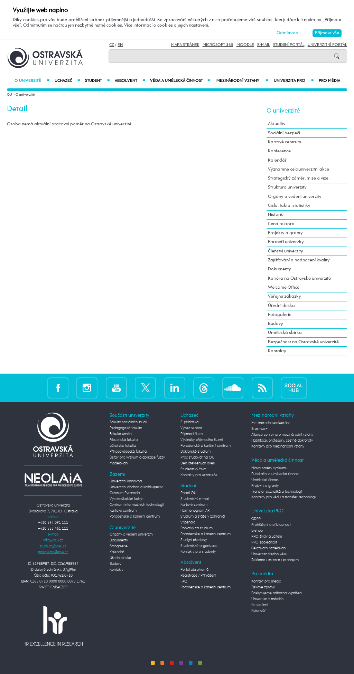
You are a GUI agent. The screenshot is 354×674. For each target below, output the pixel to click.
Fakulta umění (121, 434)
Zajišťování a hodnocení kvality (299, 260)
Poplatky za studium (196, 528)
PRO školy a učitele (266, 537)
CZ (111, 45)
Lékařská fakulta (123, 446)
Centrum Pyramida (125, 493)
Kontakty (277, 351)
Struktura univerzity (287, 187)
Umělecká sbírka (285, 332)
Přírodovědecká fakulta (128, 452)
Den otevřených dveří (197, 463)
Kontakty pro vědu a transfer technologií (283, 497)
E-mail (263, 45)
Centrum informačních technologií (137, 505)
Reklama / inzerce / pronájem (275, 560)
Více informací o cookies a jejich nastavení (166, 25)
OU (9, 94)
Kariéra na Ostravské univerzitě (299, 278)
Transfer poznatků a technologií (276, 492)
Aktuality (277, 124)
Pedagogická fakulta (126, 428)
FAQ (183, 581)
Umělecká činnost (265, 480)
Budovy (275, 323)
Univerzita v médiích (267, 599)
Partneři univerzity (286, 242)
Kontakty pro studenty (198, 552)
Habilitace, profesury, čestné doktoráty (282, 441)
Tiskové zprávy (263, 587)
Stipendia (187, 522)
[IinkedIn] (174, 387)
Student (97, 81)
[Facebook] (57, 387)
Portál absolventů (194, 570)
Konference (279, 151)
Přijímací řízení (191, 434)
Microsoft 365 (218, 45)
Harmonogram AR (194, 511)
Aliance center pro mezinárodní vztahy (282, 435)
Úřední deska (281, 306)
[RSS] (262, 387)
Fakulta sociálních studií (128, 422)
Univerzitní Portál (327, 45)
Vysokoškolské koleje (126, 499)
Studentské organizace (198, 546)
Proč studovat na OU (197, 457)
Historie (275, 214)
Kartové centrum (284, 142)
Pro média (329, 81)
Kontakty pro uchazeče (198, 475)
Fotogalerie (279, 314)
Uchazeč (67, 81)
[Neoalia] (53, 480)
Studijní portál (289, 45)
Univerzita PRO (294, 81)
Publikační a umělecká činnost (275, 474)
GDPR (256, 519)
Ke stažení (259, 605)
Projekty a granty (285, 233)
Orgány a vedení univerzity (295, 196)
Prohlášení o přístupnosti (271, 525)
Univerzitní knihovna (126, 481)
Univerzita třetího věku (269, 554)
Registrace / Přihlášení (198, 576)
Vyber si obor (191, 428)
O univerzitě (32, 81)
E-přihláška (189, 422)
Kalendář (277, 160)
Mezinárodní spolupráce (270, 423)
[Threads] (203, 387)
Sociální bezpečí (284, 133)
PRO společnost (264, 542)
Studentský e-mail (194, 499)
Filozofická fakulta (124, 440)
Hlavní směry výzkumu (269, 468)
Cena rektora (281, 224)
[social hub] (294, 387)
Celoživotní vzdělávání (268, 548)
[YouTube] (116, 387)
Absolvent (130, 81)
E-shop (257, 531)
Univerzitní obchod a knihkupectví (136, 487)
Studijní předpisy (193, 540)
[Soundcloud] (232, 387)
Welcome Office (283, 287)
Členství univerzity (285, 251)
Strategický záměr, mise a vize (298, 178)
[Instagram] (86, 387)
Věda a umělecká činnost (180, 81)
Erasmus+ (259, 429)
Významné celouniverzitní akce (298, 169)
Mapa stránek (185, 45)
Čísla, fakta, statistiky (289, 205)
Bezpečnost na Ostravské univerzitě (303, 342)
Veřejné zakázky (284, 296)
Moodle (245, 45)
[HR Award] (53, 626)
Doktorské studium (195, 452)
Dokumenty (279, 269)
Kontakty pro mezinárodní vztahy (277, 446)
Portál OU (188, 493)
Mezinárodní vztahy (242, 81)
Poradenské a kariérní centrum (135, 516)
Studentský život (193, 469)
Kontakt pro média (266, 581)
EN (120, 45)
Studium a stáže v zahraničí (202, 516)
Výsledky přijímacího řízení (201, 440)
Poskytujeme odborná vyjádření (276, 593)
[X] (145, 387)
